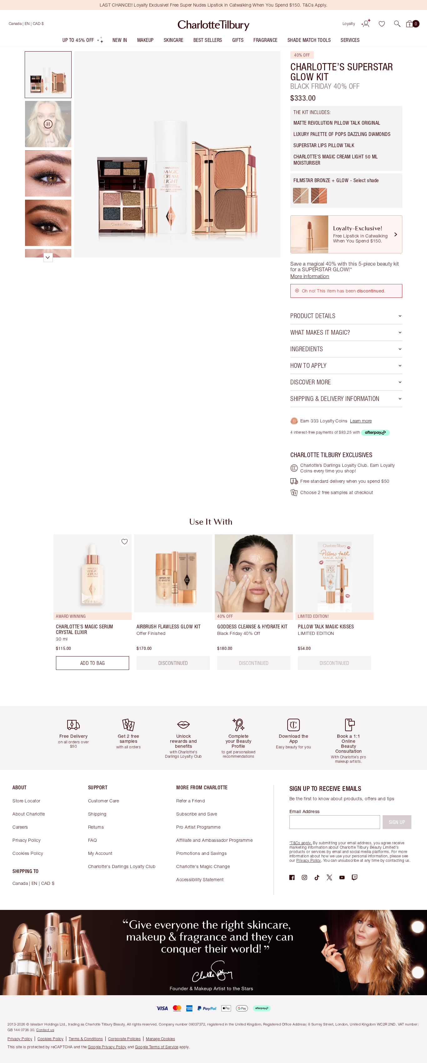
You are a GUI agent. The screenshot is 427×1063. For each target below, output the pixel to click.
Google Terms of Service (156, 1047)
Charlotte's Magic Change (203, 866)
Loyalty (349, 23)
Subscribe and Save (196, 813)
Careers (20, 827)
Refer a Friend (190, 800)
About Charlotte (29, 813)
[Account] (366, 23)
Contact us (45, 1030)
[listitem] (83, 41)
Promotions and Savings (201, 853)
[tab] (48, 74)
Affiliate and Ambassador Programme (214, 840)
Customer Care (103, 800)
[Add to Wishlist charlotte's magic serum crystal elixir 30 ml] (124, 541)
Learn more (361, 420)
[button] (397, 23)
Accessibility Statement (200, 879)
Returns (96, 827)
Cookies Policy (28, 853)
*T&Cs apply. (300, 843)
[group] (88, 604)
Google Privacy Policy (107, 1047)
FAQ (92, 840)
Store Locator (26, 800)
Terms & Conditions (86, 1038)
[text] (254, 663)
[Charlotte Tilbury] (214, 23)
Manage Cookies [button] (160, 1038)
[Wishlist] (381, 23)
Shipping (97, 813)
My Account (100, 853)
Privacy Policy (26, 840)
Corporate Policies (124, 1038)
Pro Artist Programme (198, 827)
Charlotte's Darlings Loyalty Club (122, 866)
